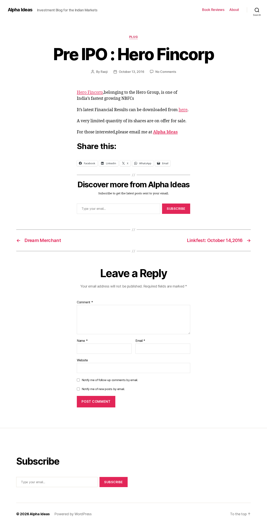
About (234, 10)
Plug (133, 37)
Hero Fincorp (90, 92)
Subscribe (176, 209)
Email (140, 341)
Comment (85, 302)
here (183, 109)
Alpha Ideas (20, 9)
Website (82, 360)
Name (82, 341)
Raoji (104, 72)
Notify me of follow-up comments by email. (110, 380)
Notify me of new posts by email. (103, 389)
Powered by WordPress (73, 514)
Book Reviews (213, 10)
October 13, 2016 (131, 72)
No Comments (165, 72)
